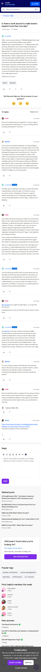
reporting (6, 577)
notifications (17, 577)
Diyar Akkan (11, 588)
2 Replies (5, 627)
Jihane (7, 420)
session (13, 83)
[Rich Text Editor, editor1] (20, 467)
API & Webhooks (7, 509)
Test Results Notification (10, 624)
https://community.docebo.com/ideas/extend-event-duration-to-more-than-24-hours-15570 (20, 425)
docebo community (10, 572)
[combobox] (20, 9)
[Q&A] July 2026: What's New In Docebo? (15, 513)
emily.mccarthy (13, 607)
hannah (10, 595)
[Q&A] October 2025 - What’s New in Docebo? (17, 525)
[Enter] (3, 9)
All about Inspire (7, 501)
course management (28, 572)
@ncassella (5, 305)
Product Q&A (8, 16)
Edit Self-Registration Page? (11, 640)
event (5, 83)
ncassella (8, 36)
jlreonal (7, 142)
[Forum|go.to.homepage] (10, 4)
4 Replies (5, 636)
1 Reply (4, 642)
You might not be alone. (13, 548)
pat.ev (10, 613)
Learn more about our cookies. (25, 658)
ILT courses (29, 577)
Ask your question (20, 557)
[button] (2, 4)
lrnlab (7, 118)
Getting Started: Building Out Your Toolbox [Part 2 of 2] (20, 519)
